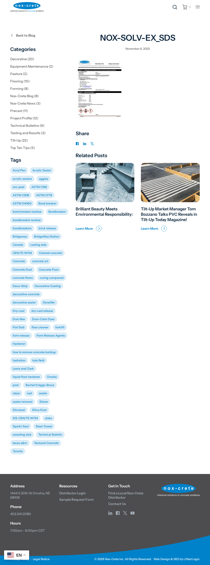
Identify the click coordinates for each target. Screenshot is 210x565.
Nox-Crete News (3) (25, 103)
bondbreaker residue (27, 220)
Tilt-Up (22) (19, 140)
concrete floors (23, 278)
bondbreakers (22, 228)
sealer (43, 393)
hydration (19, 360)
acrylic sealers (22, 179)
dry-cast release (42, 311)
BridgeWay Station (46, 236)
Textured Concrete (46, 443)
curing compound (52, 278)
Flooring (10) (20, 81)
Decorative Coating (48, 286)
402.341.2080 (20, 514)
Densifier (49, 302)
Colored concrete (50, 253)
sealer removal (22, 402)
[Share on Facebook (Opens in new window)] (77, 143)
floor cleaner (40, 327)
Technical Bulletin (50, 434)
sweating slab (22, 434)
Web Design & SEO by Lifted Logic (176, 559)
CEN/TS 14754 (22, 253)
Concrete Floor (49, 269)
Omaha (52, 377)
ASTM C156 (39, 187)
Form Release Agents (51, 335)
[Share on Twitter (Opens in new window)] (92, 143)
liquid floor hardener (26, 377)
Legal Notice (41, 559)
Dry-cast (18, 311)
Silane (43, 402)
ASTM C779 (44, 195)
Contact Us (117, 504)
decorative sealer (24, 302)
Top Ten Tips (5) (22, 148)
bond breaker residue (27, 211)
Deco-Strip (20, 286)
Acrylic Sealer (41, 170)
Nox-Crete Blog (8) (24, 96)
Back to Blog (25, 35)
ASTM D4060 (22, 203)
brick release (47, 228)
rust (29, 393)
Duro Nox (19, 319)
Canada (18, 245)
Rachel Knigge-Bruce (40, 385)
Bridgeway (20, 236)
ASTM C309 (21, 195)
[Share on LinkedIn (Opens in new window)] (84, 143)
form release (21, 335)
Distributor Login (72, 493)
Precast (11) (19, 111)
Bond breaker (47, 203)
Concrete (19, 261)
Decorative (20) (22, 59)
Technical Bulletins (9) (27, 125)
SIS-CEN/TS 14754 (25, 418)
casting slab (38, 245)
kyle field (38, 360)
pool (16, 385)
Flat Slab (19, 327)
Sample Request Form (76, 499)
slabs (48, 418)
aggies (43, 179)
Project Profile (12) (24, 118)
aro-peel (18, 187)
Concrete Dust (22, 269)
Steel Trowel (44, 426)
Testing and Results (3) (28, 133)
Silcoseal (19, 410)
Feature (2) (18, 74)
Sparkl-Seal (21, 426)
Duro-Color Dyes (43, 319)
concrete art (40, 261)
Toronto (18, 451)
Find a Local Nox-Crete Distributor (125, 495)
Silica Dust (39, 410)
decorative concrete (26, 294)
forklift (59, 327)
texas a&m (20, 443)
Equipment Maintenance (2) (31, 66)
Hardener (19, 344)
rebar (16, 393)
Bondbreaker (57, 211)
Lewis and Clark (23, 368)
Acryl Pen (19, 170)
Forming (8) (19, 88)
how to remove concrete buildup (34, 352)
